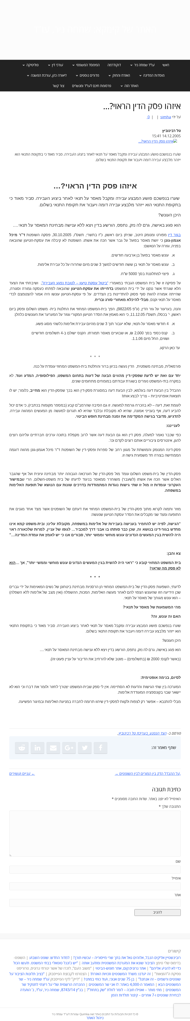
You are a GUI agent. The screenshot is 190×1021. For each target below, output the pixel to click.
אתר (177, 895)
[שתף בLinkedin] (37, 748)
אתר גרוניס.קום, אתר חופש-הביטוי (120, 968)
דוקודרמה (114, 65)
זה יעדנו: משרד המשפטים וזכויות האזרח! (121, 974)
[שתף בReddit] (21, 748)
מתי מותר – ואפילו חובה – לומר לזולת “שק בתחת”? (124, 990)
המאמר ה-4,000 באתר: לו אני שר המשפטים (121, 984)
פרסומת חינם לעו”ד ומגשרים (91, 86)
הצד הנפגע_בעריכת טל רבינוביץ (142, 733)
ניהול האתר (95, 1018)
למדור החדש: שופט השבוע (49, 957)
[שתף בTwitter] (85, 748)
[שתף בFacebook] (100, 748)
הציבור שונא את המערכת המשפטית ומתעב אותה (118, 963)
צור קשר (58, 86)
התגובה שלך (170, 806)
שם (178, 861)
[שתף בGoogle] (69, 748)
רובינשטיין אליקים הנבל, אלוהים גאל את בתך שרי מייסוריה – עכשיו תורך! (127, 957)
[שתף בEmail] (53, 748)
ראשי (165, 65)
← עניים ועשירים (22, 773)
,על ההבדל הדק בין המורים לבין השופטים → (148, 773)
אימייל (176, 878)
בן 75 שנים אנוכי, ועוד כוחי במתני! (109, 979)
